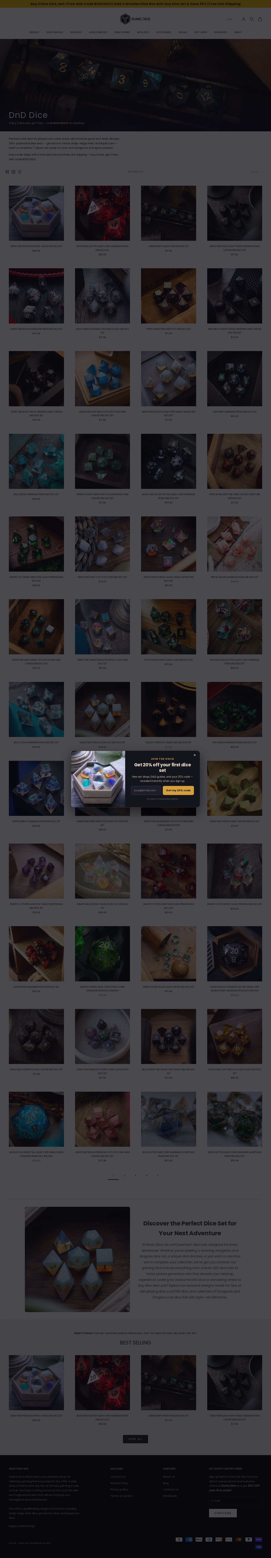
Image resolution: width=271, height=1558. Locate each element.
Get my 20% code (178, 790)
